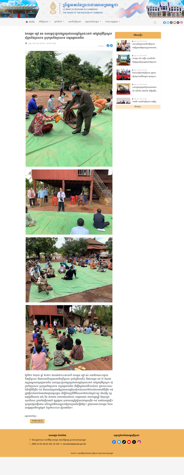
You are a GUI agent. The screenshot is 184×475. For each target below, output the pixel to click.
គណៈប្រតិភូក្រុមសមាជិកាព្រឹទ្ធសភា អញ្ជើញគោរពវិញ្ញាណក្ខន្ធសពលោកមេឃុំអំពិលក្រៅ (145, 46)
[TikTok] (171, 22)
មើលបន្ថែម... (138, 107)
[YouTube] (174, 22)
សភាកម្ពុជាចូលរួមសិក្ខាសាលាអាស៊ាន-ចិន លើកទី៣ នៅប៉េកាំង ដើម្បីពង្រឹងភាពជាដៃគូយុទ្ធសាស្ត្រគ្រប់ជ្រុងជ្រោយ (144, 89)
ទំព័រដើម (31, 22)
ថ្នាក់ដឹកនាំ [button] (58, 21)
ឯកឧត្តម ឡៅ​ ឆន (37, 421)
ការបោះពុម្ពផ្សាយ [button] (111, 21)
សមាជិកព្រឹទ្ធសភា (74, 21)
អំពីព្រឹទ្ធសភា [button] (44, 21)
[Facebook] (164, 22)
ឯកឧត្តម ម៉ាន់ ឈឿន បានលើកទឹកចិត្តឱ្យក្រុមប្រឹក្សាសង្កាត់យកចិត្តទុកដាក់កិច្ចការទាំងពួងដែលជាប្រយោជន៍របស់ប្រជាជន (144, 60)
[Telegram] (167, 22)
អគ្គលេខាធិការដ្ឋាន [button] (92, 21)
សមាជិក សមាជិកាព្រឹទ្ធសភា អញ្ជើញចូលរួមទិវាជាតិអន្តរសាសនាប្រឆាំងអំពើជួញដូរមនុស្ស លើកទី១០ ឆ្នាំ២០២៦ (144, 104)
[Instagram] (181, 22)
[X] (134, 442)
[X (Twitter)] (178, 22)
